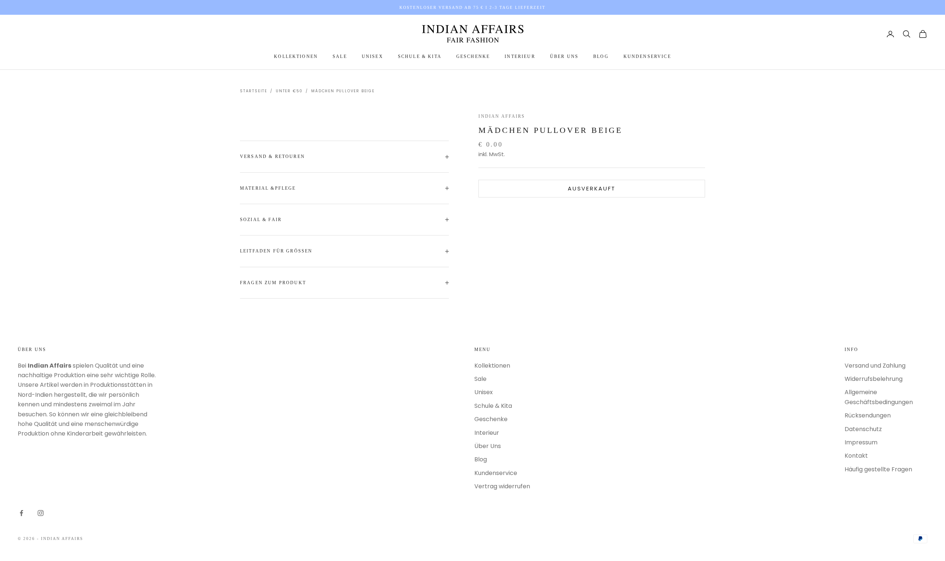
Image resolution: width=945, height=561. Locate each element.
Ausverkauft (592, 188)
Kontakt (856, 455)
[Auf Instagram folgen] (40, 513)
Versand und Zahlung (875, 365)
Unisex (372, 56)
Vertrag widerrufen (502, 486)
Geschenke (473, 56)
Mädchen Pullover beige (343, 91)
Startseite (253, 91)
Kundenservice (647, 56)
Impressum (861, 442)
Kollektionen (296, 56)
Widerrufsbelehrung (874, 379)
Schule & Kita (419, 56)
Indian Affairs (501, 116)
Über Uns (564, 56)
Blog (601, 56)
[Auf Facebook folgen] (21, 513)
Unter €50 (289, 91)
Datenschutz (863, 429)
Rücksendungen (868, 415)
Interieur (520, 56)
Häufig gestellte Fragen (878, 469)
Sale (340, 56)
